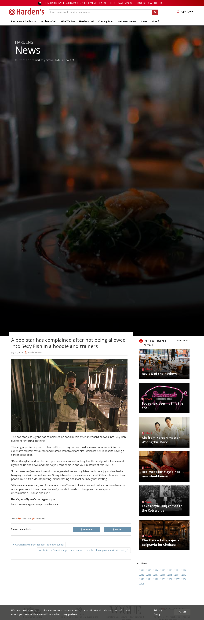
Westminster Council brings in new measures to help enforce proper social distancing (83, 550)
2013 (183, 574)
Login (182, 11)
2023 (162, 570)
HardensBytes (35, 352)
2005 (141, 583)
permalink (41, 518)
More (155, 21)
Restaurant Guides (22, 21)
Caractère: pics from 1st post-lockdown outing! (39, 544)
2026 (141, 570)
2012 (141, 579)
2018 (148, 574)
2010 (155, 579)
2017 (155, 574)
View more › (183, 340)
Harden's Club (48, 21)
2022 (169, 570)
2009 (162, 579)
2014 (176, 574)
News (144, 21)
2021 (176, 570)
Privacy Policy (157, 612)
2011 (148, 579)
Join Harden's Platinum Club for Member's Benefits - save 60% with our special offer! (103, 2)
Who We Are (68, 21)
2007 (176, 579)
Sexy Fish (26, 518)
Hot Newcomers (127, 21)
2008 (169, 579)
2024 (155, 570)
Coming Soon (105, 21)
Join (191, 11)
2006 (183, 579)
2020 (183, 570)
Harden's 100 (86, 21)
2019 (141, 574)
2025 (148, 570)
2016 (162, 574)
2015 (169, 574)
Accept (182, 611)
